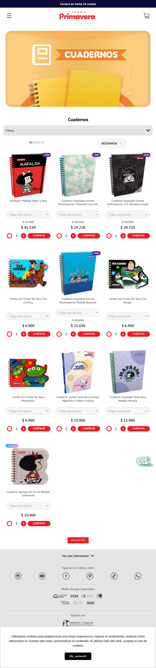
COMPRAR (39, 235)
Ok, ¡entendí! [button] (78, 656)
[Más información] (78, 556)
